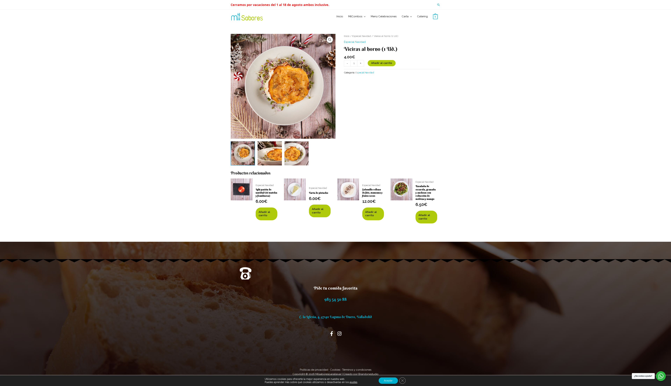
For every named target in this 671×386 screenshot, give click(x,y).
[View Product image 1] (243, 153)
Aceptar (388, 380)
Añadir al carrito (381, 63)
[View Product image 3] (296, 153)
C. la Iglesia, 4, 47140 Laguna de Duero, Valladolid (335, 317)
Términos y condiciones (356, 369)
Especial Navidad (361, 36)
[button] (438, 4)
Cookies (335, 369)
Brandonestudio (368, 374)
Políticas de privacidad (314, 369)
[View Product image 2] (270, 153)
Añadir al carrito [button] (264, 213)
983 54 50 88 (335, 299)
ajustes (353, 382)
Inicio (346, 36)
